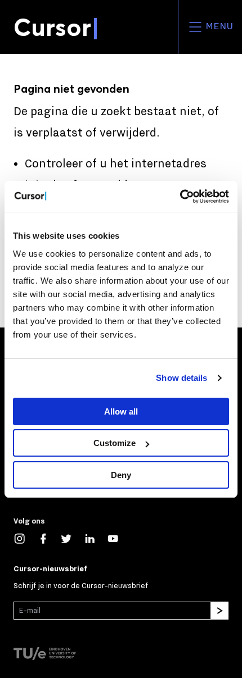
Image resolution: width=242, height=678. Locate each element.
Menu (218, 26)
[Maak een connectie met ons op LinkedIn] (95, 538)
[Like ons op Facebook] (49, 538)
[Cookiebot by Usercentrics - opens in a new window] (180, 196)
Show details (181, 378)
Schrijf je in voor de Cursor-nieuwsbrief (81, 585)
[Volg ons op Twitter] (72, 538)
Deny (121, 475)
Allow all (121, 411)
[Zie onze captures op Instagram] (25, 538)
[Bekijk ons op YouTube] (119, 538)
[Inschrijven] (219, 611)
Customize (114, 443)
